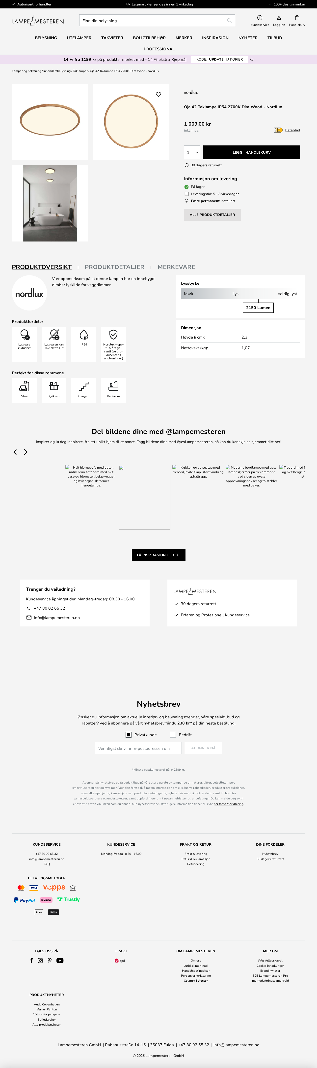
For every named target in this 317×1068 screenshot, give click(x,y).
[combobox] (157, 20)
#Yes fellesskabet (270, 960)
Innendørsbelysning (57, 71)
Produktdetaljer (114, 267)
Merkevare (176, 267)
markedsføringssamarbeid (270, 980)
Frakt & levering (196, 854)
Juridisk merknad (196, 965)
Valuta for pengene (46, 1014)
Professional (159, 49)
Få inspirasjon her (155, 554)
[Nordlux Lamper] (215, 91)
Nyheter (248, 37)
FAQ (47, 864)
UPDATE (219, 59)
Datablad (292, 130)
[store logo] (38, 20)
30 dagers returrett (270, 859)
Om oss (196, 960)
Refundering (195, 864)
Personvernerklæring (196, 975)
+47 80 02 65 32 (49, 608)
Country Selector (196, 980)
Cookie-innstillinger (270, 965)
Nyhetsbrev (270, 854)
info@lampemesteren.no (57, 617)
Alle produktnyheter (46, 1024)
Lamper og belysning (26, 71)
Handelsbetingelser (196, 970)
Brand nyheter (270, 970)
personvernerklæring (228, 804)
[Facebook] (31, 960)
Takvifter (112, 37)
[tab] (45, 267)
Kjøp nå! (179, 59)
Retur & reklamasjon (196, 859)
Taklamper (80, 71)
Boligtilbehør (47, 1019)
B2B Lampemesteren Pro (270, 975)
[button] (50, 203)
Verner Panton (47, 1009)
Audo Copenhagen (47, 1004)
